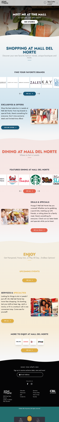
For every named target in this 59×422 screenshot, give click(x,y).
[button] (52, 3)
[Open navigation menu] (29, 419)
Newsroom (22, 393)
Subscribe (22, 390)
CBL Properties (26, 408)
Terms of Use (36, 395)
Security (35, 397)
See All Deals (38, 230)
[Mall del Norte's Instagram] (32, 383)
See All (28, 93)
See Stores (29, 22)
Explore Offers (9, 127)
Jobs (21, 395)
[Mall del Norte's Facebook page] (28, 383)
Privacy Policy (36, 393)
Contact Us (22, 397)
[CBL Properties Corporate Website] (50, 391)
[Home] (22, 3)
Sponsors (35, 390)
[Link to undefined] (12, 82)
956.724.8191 (6, 401)
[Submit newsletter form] (40, 374)
